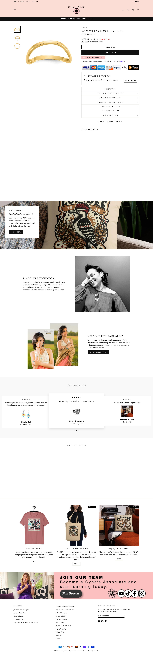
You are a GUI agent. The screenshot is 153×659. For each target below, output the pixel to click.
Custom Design (19, 616)
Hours (28, 1)
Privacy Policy (60, 632)
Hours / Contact (61, 619)
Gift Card (35, 1)
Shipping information (110, 98)
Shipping (84, 42)
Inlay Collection (98, 352)
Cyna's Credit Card (110, 107)
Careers (58, 638)
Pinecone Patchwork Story (110, 102)
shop (119, 559)
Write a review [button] (130, 80)
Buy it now (110, 52)
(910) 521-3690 (19, 1)
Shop (34, 561)
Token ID (59, 635)
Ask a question (110, 115)
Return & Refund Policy (63, 626)
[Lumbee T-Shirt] (34, 525)
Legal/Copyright (61, 629)
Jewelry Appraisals (20, 613)
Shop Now (16, 232)
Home (83, 27)
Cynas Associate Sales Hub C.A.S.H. (26, 622)
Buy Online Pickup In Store (65, 610)
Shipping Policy (61, 616)
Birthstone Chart (110, 111)
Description (110, 89)
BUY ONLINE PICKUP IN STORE (110, 93)
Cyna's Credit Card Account (65, 606)
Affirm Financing (61, 613)
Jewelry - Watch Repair (21, 610)
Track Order (60, 622)
